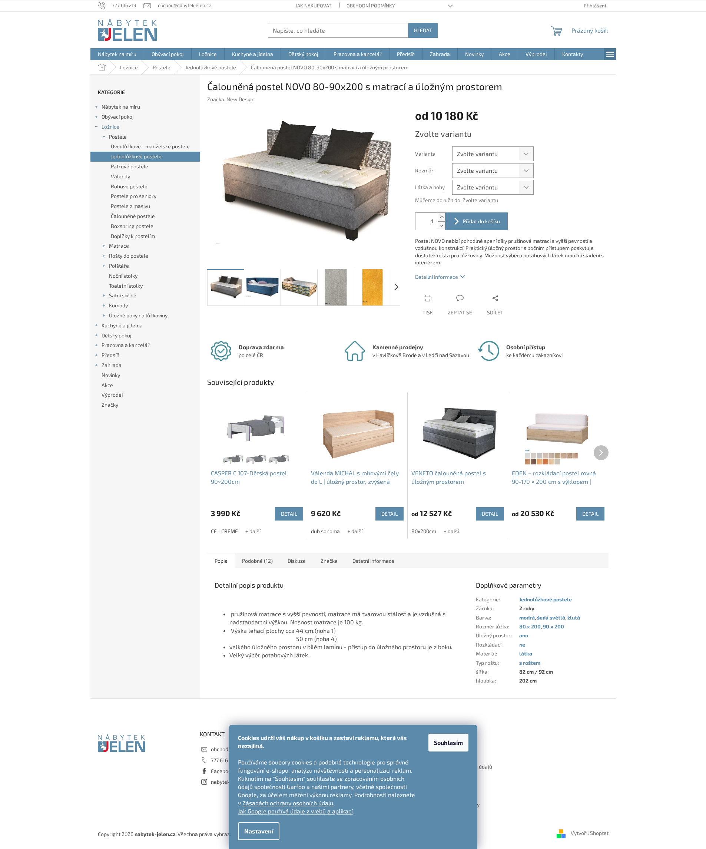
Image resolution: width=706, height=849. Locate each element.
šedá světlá (551, 617)
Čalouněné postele (133, 216)
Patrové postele (129, 166)
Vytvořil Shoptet (590, 833)
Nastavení (258, 831)
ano (523, 635)
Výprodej (112, 395)
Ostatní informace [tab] (373, 561)
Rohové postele (129, 186)
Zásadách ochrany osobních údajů (287, 802)
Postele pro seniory (133, 196)
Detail (289, 514)
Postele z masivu (130, 206)
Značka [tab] (329, 561)
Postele (118, 136)
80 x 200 (530, 626)
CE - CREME (224, 531)
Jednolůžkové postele (136, 156)
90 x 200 (553, 626)
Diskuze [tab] (297, 561)
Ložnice (110, 126)
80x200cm (423, 531)
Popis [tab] (221, 561)
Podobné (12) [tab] (257, 561)
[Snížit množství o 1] (441, 225)
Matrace (119, 245)
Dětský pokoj (117, 335)
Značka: (231, 99)
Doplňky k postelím (133, 236)
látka (525, 653)
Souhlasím (448, 742)
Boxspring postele (132, 226)
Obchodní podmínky (371, 6)
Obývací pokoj (118, 116)
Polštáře (119, 265)
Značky (110, 405)
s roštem (529, 663)
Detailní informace (436, 277)
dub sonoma (325, 531)
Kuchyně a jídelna (122, 325)
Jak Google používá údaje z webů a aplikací (295, 811)
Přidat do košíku (481, 221)
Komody (118, 305)
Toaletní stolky (126, 286)
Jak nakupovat (314, 6)
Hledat (423, 30)
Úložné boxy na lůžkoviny (138, 315)
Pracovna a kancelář (126, 345)
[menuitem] (117, 54)
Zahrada (112, 365)
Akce (107, 385)
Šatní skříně (122, 295)
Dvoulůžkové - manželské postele (150, 146)
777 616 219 (224, 760)
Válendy (120, 176)
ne (522, 644)
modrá (527, 617)
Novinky (111, 375)
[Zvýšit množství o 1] (441, 217)
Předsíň (110, 355)
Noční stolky (123, 275)
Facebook (222, 771)
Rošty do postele (128, 255)
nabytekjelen (226, 782)
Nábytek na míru (121, 106)
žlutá (573, 617)
